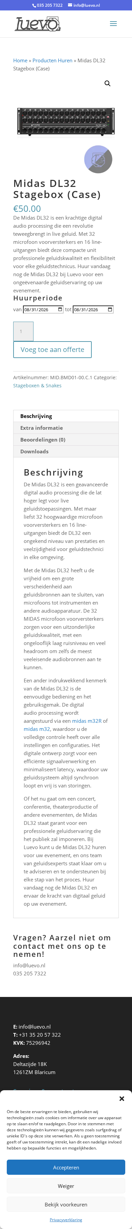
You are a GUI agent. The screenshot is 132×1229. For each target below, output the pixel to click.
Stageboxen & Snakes (37, 385)
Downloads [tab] (34, 451)
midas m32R (87, 720)
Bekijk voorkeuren (66, 1204)
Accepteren (66, 1167)
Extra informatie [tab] (41, 427)
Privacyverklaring (66, 1220)
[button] (121, 1098)
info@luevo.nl (29, 965)
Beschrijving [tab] (36, 416)
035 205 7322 (29, 973)
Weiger (66, 1186)
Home (20, 60)
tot (68, 309)
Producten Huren (52, 60)
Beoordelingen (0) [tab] (42, 439)
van (17, 309)
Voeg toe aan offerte (52, 349)
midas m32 (37, 728)
